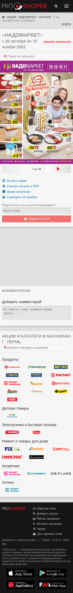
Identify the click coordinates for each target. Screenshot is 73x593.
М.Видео (36, 432)
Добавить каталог (47, 513)
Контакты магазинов (48, 523)
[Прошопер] (3, 17)
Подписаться (38, 219)
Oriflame (61, 473)
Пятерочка (12, 367)
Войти (66, 24)
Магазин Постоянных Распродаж (61, 449)
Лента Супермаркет (36, 375)
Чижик (61, 391)
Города (40, 529)
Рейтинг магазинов (48, 518)
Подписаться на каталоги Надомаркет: (29, 205)
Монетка (36, 383)
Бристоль (61, 383)
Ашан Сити (12, 391)
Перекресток (36, 367)
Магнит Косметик (12, 473)
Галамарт (36, 449)
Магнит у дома (61, 375)
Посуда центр (36, 457)
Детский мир (12, 416)
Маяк (12, 399)
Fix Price (12, 449)
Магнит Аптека (12, 490)
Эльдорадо (12, 432)
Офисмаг (12, 457)
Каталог (45, 17)
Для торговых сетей (49, 534)
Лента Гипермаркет (12, 375)
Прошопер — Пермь (24, 6)
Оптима (36, 473)
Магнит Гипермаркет (12, 383)
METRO (61, 367)
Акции (11, 17)
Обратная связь (46, 508)
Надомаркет (27, 17)
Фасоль (36, 391)
